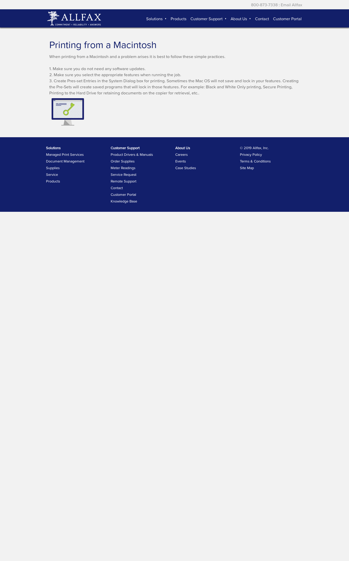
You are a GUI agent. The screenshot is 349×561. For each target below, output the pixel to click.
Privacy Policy (251, 154)
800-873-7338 (264, 5)
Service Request (123, 174)
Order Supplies (123, 161)
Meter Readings (123, 167)
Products (53, 181)
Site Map (247, 167)
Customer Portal (123, 194)
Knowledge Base (124, 201)
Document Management (65, 161)
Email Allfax (291, 5)
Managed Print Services (65, 154)
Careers (181, 154)
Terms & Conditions (255, 161)
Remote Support (123, 181)
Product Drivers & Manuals (132, 154)
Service (52, 174)
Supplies (53, 167)
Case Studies (185, 167)
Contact (117, 187)
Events (180, 161)
